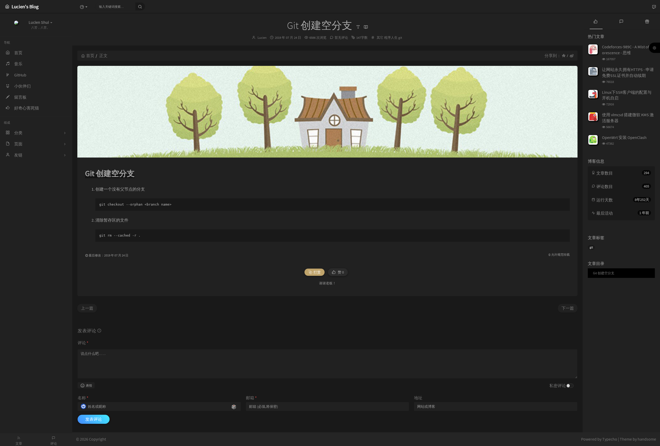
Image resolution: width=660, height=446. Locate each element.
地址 (418, 397)
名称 (83, 397)
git (400, 37)
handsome (647, 439)
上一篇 (87, 308)
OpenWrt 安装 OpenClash (624, 137)
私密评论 (557, 385)
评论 (83, 342)
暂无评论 (341, 37)
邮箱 (251, 397)
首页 (90, 55)
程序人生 (391, 37)
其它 (380, 37)
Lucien (262, 37)
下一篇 (568, 308)
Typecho (609, 439)
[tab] (595, 21)
